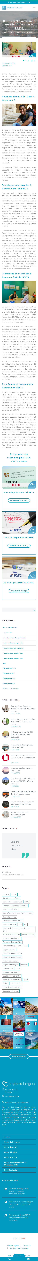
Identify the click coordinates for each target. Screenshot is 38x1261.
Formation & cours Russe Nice (13, 658)
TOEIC (5, 983)
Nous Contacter (11, 1170)
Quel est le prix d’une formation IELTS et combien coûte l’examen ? (23, 757)
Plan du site (27, 1245)
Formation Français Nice (12, 942)
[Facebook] (14, 1238)
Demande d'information (19, 1056)
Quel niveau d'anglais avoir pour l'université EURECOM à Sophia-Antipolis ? (23, 781)
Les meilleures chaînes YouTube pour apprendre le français (22, 803)
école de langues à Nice (12, 987)
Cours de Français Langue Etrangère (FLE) (15, 1163)
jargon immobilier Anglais (12, 953)
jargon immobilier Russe (12, 957)
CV (25, 924)
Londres (24, 965)
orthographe (8, 968)
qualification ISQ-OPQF (11, 976)
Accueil (7, 1137)
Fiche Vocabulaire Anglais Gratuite (14, 638)
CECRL (14, 894)
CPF (20, 924)
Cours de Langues (12, 1142)
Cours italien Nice (9, 917)
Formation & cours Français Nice (13, 648)
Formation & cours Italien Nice (13, 653)
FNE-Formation (28, 934)
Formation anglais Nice (11, 938)
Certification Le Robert (11, 898)
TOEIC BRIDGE (16, 983)
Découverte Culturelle (10, 627)
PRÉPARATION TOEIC (19, 591)
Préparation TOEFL (9, 678)
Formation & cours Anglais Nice (13, 643)
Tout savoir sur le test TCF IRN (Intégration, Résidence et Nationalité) (22, 734)
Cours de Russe (10, 1157)
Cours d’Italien (10, 1152)
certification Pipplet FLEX (12, 902)
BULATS (6, 894)
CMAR (27, 902)
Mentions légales (13, 1245)
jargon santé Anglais (11, 965)
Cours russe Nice (9, 924)
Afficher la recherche (34, 610)
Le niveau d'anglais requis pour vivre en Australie (22, 746)
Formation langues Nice (12, 946)
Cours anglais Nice (10, 909)
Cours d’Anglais (11, 1147)
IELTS (25, 946)
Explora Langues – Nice (16, 845)
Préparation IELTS (8, 63)
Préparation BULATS (9, 668)
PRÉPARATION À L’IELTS (19, 500)
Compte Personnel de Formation (15, 906)
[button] (6, 1006)
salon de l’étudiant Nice (11, 980)
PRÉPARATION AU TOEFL (19, 546)
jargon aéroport (9, 950)
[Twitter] (19, 1238)
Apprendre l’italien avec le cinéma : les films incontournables (23, 792)
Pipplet (18, 968)
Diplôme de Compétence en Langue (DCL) (16, 929)
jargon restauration (10, 961)
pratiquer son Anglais (11, 972)
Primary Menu (34, 7)
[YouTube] (24, 1238)
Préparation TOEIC (9, 683)
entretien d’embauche (11, 934)
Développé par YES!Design (19, 1248)
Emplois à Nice (8, 633)
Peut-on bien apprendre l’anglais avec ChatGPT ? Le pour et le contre (23, 721)
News (4, 663)
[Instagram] (21, 1238)
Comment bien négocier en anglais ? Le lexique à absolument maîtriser (23, 708)
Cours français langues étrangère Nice (17, 913)
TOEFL (25, 980)
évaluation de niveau (11, 991)
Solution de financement (11, 689)
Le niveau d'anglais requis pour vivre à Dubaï (22, 769)
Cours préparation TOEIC (12, 921)
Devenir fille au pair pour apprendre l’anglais (20, 813)
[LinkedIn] (16, 1238)
